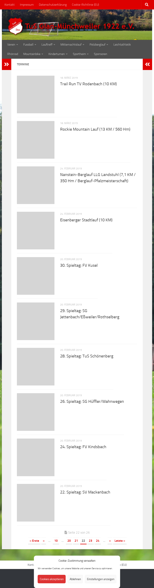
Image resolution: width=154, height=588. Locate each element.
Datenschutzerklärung (53, 4)
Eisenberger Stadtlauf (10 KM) (86, 220)
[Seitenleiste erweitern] (6, 64)
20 (69, 540)
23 (90, 540)
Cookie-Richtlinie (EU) (85, 4)
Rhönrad (12, 54)
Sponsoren (100, 54)
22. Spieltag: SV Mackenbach (85, 492)
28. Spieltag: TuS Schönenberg (86, 356)
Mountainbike (31, 54)
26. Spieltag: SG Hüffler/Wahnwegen (92, 401)
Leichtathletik (122, 44)
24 (97, 540)
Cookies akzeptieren (52, 579)
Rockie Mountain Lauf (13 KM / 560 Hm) (95, 129)
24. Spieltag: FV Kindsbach (83, 446)
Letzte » (120, 540)
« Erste (34, 540)
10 (56, 540)
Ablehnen (75, 579)
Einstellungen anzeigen (100, 579)
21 (76, 540)
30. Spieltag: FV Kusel (79, 265)
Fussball (28, 44)
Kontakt (10, 4)
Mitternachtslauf (71, 44)
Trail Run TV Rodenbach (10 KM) (88, 83)
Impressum (27, 4)
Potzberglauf (97, 44)
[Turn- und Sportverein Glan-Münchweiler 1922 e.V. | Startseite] (72, 26)
